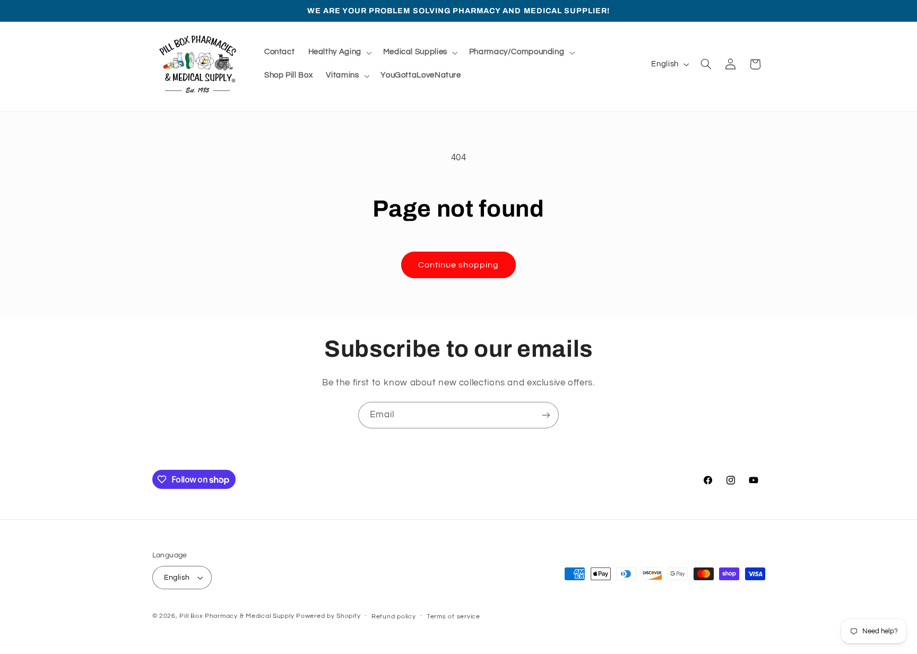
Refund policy (393, 616)
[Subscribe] (546, 415)
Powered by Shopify (328, 616)
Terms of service (453, 616)
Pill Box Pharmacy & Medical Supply (236, 616)
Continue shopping (458, 265)
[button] (338, 52)
